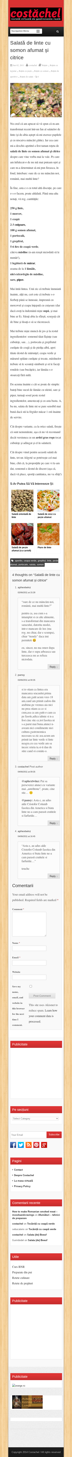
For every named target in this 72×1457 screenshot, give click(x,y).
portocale (23, 564)
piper (20, 279)
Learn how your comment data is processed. (43, 1015)
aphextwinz (24, 587)
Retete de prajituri (22, 1283)
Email (16, 957)
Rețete (44, 65)
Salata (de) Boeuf (37, 1234)
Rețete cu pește (25, 70)
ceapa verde (30, 560)
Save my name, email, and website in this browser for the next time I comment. (18, 1006)
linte (49, 560)
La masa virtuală (23, 1180)
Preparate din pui (22, 1272)
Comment (18, 909)
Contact (18, 1169)
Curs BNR (18, 1267)
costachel (33, 65)
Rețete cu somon (41, 70)
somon (40, 564)
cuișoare (20, 224)
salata (32, 564)
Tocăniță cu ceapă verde (41, 1223)
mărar (31, 263)
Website (16, 972)
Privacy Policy (22, 1186)
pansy (21, 674)
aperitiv (18, 560)
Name (16, 943)
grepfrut (42, 560)
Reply (53, 666)
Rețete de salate (26, 76)
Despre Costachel (24, 1175)
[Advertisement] (42, 1074)
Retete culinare (21, 1278)
